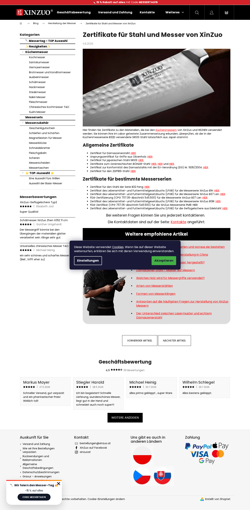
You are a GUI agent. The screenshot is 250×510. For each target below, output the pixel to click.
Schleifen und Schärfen (44, 133)
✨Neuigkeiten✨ (38, 46)
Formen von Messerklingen (155, 294)
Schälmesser (37, 82)
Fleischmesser (38, 102)
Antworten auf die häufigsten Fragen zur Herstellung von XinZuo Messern (182, 303)
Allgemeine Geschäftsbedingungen (38, 466)
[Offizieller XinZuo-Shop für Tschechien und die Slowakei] (152, 476)
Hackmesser (37, 87)
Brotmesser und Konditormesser (50, 72)
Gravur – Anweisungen (37, 476)
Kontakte (178, 222)
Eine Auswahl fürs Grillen (44, 178)
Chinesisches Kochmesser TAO (49, 107)
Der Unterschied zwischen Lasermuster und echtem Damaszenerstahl (174, 315)
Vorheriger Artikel (139, 340)
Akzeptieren (163, 260)
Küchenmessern (166, 130)
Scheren (34, 158)
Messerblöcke (38, 143)
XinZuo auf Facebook (93, 448)
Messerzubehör (37, 123)
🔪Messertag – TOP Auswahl (46, 41)
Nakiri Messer (37, 97)
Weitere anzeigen (125, 417)
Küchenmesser (36, 52)
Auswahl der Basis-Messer (45, 183)
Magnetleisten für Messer (45, 138)
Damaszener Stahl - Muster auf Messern (165, 270)
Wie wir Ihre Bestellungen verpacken (39, 450)
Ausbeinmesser (39, 77)
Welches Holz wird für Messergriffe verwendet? (170, 278)
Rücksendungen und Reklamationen (36, 458)
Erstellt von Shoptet (217, 499)
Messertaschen (39, 168)
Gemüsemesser (39, 67)
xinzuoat (85, 452)
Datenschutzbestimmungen (41, 472)
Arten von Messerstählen (154, 286)
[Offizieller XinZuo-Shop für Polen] (142, 455)
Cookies (118, 247)
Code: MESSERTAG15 (34, 497)
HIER (133, 153)
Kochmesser (37, 57)
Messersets (34, 117)
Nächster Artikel (174, 340)
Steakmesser (37, 92)
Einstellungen (88, 260)
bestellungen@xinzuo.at (95, 443)
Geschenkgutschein (42, 128)
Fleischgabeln (38, 153)
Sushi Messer (37, 112)
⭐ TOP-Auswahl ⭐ (39, 173)
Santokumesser (39, 62)
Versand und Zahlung (36, 444)
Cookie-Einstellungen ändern (106, 499)
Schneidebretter (39, 148)
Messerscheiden (39, 163)
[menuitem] (73, 12)
